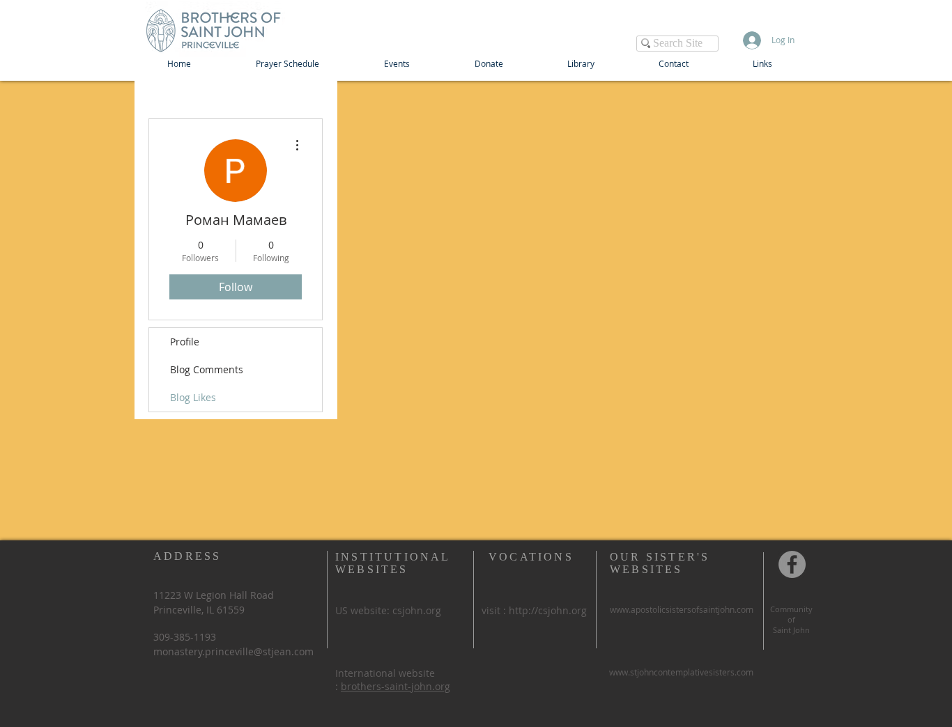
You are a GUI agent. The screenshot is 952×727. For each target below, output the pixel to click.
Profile (184, 341)
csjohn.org (416, 610)
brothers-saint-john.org (395, 686)
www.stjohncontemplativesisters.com (681, 672)
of (791, 619)
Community (791, 609)
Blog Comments (206, 369)
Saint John (791, 630)
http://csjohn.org (548, 610)
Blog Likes (193, 397)
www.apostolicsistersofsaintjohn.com (681, 609)
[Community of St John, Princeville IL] (792, 564)
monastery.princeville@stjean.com (233, 651)
